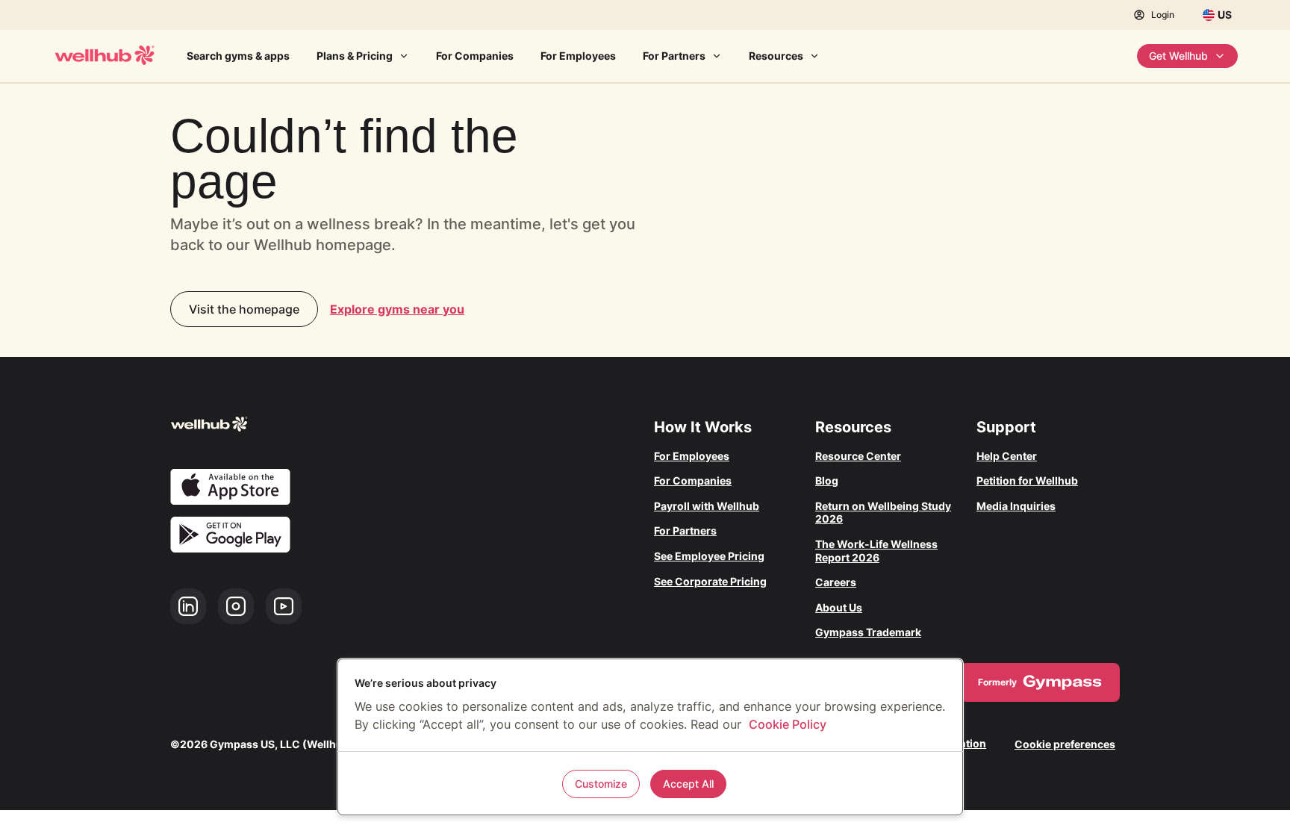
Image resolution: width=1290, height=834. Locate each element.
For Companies (475, 55)
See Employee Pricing (709, 556)
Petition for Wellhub (1027, 480)
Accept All (688, 783)
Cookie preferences (1065, 744)
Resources (776, 55)
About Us (838, 607)
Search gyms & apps (238, 55)
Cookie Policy (787, 724)
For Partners (674, 55)
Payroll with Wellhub (706, 506)
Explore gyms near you (397, 309)
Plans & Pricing (355, 55)
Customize (601, 783)
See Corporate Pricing (710, 581)
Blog (826, 480)
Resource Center (858, 455)
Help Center (1006, 455)
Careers (835, 582)
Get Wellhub (1178, 55)
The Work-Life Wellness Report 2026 (876, 551)
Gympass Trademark (868, 632)
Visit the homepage (244, 309)
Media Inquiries (1016, 506)
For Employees (578, 55)
